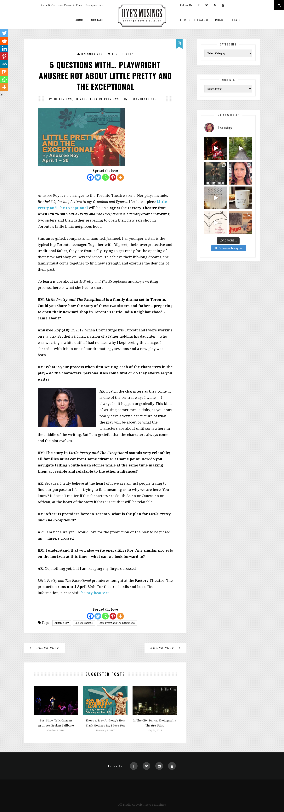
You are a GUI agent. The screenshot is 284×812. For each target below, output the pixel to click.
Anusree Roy (61, 623)
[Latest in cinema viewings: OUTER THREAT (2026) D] (215, 173)
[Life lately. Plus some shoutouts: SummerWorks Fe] (240, 148)
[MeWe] (4, 64)
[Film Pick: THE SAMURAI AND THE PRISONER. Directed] (215, 222)
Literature (201, 20)
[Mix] (4, 72)
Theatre (236, 20)
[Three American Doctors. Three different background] (215, 198)
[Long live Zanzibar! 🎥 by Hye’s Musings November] (215, 148)
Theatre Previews (104, 99)
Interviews (63, 99)
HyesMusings (92, 54)
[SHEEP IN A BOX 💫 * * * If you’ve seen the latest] (240, 198)
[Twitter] (206, 5)
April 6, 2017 (122, 54)
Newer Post (162, 648)
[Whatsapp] (105, 177)
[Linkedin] (4, 48)
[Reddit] (4, 41)
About (80, 20)
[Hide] (1, 94)
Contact (97, 20)
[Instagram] (215, 5)
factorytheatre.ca (95, 592)
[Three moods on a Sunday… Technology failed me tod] (240, 173)
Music (219, 20)
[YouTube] (222, 5)
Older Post (47, 648)
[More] (120, 177)
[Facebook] (198, 5)
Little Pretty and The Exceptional (117, 623)
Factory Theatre (84, 623)
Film (183, 20)
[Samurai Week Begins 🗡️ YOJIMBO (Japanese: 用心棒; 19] (240, 222)
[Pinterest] (113, 177)
